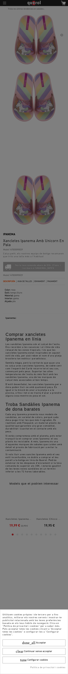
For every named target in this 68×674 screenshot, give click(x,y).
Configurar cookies (34, 660)
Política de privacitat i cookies (47, 667)
